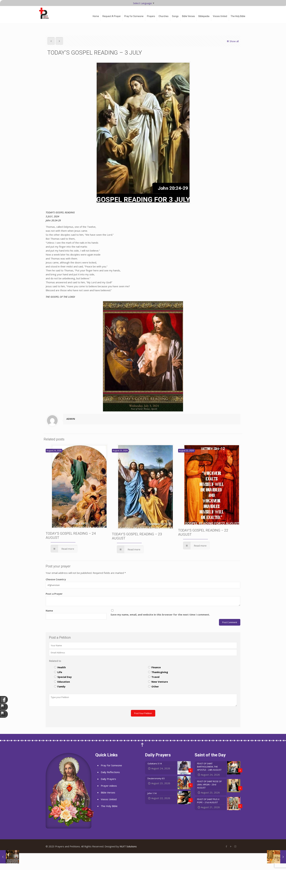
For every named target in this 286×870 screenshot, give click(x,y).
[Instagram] (235, 846)
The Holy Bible (109, 806)
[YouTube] (231, 846)
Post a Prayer (54, 593)
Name (49, 610)
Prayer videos (109, 785)
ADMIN (70, 418)
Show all (234, 41)
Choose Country (56, 579)
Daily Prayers (108, 779)
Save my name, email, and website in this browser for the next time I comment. (160, 614)
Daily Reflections (110, 772)
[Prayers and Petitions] (45, 13)
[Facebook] (226, 846)
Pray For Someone (111, 765)
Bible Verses (108, 792)
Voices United (109, 799)
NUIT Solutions (128, 846)
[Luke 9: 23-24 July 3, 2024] (9, 856)
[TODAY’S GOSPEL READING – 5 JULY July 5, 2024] (276, 856)
